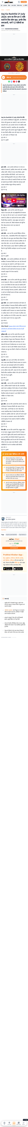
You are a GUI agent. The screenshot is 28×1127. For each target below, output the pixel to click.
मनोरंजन (13, 558)
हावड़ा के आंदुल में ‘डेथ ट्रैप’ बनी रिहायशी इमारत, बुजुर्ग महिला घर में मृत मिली (14, 618)
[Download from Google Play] (8, 568)
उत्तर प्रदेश (13, 5)
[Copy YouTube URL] (14, 82)
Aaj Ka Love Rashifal (11, 534)
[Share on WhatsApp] (9, 82)
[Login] (14, 1123)
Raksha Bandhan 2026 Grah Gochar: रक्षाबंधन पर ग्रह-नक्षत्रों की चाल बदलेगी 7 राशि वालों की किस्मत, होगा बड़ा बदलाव (15, 460)
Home (2, 10)
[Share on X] (19, 82)
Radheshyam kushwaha (11, 28)
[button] (14, 64)
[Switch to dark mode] (19, 2)
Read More (3, 529)
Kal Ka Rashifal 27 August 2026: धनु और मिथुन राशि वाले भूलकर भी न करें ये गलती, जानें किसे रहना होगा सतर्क (15, 469)
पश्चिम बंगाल (19, 5)
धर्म (4, 560)
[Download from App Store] (18, 568)
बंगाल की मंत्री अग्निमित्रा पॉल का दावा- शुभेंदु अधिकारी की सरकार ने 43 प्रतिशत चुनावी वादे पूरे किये (15, 624)
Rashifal (8, 10)
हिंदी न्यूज (17, 562)
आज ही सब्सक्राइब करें (14, 548)
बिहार (9, 5)
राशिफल (12, 560)
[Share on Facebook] (11, 82)
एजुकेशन (8, 558)
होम (1, 5)
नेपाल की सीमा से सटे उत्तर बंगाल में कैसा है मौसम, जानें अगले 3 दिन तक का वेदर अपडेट (14, 631)
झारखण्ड (5, 5)
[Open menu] (2, 2)
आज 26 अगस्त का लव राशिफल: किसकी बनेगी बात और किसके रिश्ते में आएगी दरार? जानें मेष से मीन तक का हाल (15, 476)
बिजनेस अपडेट (19, 558)
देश (4, 558)
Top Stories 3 (22, 534)
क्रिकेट (7, 560)
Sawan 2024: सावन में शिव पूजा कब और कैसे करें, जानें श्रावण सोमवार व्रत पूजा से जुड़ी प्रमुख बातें (13, 328)
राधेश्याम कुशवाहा (11, 519)
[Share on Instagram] (16, 82)
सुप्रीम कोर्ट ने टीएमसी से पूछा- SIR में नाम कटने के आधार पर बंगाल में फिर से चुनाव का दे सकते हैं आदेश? (15, 604)
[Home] (9, 2)
